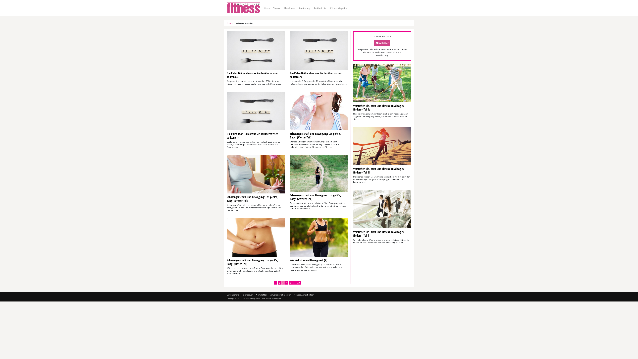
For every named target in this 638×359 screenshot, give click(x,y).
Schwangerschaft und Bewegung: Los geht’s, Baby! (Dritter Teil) (252, 199)
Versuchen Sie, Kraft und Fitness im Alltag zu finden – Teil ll (378, 234)
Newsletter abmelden (280, 294)
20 (298, 282)
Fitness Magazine (338, 8)
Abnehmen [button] (289, 8)
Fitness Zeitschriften (304, 294)
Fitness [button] (276, 8)
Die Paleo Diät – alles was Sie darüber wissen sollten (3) (252, 75)
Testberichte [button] (320, 8)
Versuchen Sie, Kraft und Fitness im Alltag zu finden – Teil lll (378, 170)
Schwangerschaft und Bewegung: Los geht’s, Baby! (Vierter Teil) (315, 135)
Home (267, 8)
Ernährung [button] (304, 8)
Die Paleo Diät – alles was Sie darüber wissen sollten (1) (252, 135)
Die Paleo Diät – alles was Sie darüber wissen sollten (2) (315, 75)
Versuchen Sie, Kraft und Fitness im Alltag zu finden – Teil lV (378, 107)
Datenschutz (233, 294)
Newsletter (382, 43)
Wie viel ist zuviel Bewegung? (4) (308, 260)
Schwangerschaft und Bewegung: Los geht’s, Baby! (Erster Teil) (252, 262)
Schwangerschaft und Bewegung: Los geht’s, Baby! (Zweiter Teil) (315, 197)
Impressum (247, 294)
